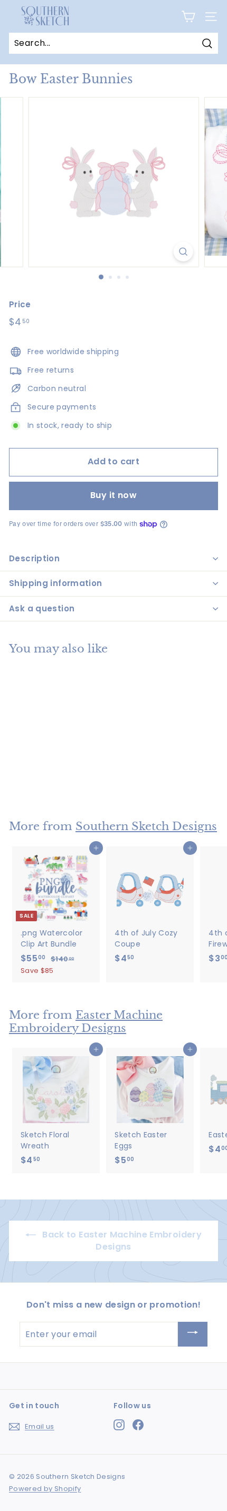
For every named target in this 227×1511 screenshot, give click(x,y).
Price (20, 304)
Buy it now (113, 495)
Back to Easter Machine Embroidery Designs (121, 1241)
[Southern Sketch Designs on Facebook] (138, 1424)
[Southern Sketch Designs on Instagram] (119, 1424)
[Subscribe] (192, 1334)
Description (34, 558)
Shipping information (55, 583)
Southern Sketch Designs (146, 826)
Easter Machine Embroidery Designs (86, 1021)
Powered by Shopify (45, 1489)
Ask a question (41, 608)
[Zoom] (183, 251)
